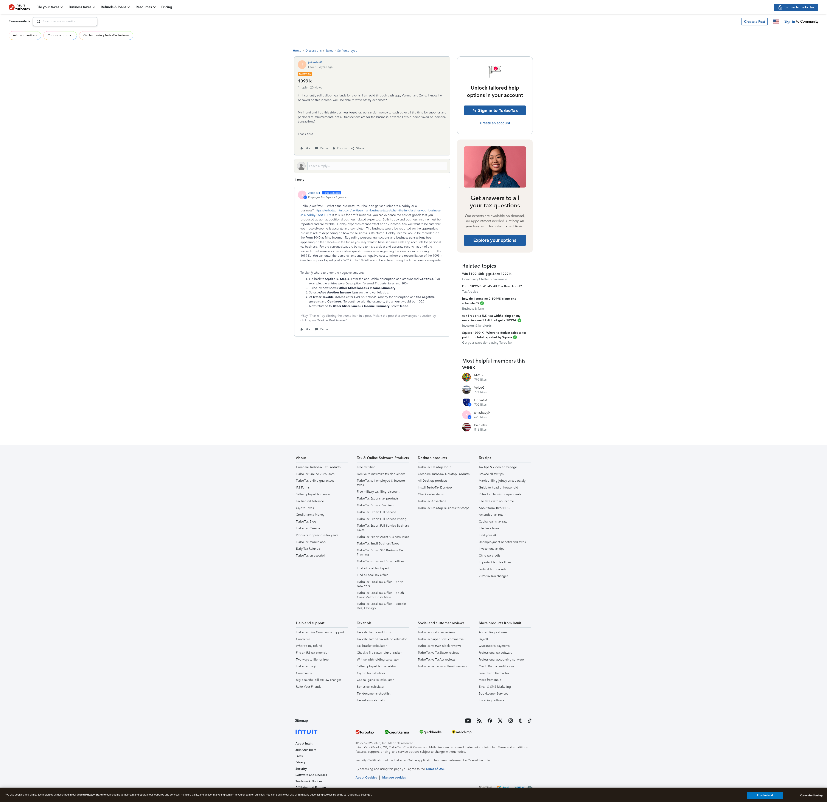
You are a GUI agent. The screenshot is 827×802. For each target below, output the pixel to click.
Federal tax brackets (492, 569)
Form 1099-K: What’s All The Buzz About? (492, 286)
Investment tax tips (491, 549)
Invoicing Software (491, 700)
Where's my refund (309, 646)
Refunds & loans (113, 7)
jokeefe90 (315, 62)
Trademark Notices (308, 781)
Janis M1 (314, 193)
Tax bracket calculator (372, 646)
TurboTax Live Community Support (320, 632)
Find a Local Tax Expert (373, 568)
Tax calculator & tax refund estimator (382, 639)
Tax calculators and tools (374, 632)
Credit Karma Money (310, 515)
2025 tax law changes (493, 576)
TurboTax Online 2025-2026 (315, 474)
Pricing (166, 7)
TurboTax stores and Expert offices (380, 561)
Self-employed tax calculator (376, 666)
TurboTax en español (310, 555)
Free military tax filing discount (378, 491)
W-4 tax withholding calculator (378, 659)
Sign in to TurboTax (498, 110)
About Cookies (366, 777)
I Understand (765, 795)
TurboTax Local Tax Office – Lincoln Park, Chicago (381, 606)
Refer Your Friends (308, 687)
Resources (144, 7)
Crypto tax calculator (371, 673)
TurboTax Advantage (432, 501)
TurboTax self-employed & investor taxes (381, 483)
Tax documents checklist (373, 693)
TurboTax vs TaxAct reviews (436, 659)
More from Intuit (490, 680)
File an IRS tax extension (312, 653)
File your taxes (47, 7)
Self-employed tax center (313, 494)
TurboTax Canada (308, 528)
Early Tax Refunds (308, 549)
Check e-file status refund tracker (379, 653)
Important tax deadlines (495, 562)
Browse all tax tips (491, 474)
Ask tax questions (25, 35)
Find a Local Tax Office (372, 575)
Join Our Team (305, 750)
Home (297, 51)
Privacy (300, 762)
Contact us (303, 639)
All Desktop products (432, 480)
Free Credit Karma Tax (494, 673)
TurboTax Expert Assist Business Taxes (383, 537)
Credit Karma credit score (496, 666)
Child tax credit (489, 555)
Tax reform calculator (371, 700)
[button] (755, 21)
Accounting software (493, 632)
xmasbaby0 (482, 412)
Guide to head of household (498, 487)
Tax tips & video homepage (498, 467)
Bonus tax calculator (370, 687)
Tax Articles (470, 291)
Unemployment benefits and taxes (502, 542)
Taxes (329, 51)
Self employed (347, 51)
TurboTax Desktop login (434, 467)
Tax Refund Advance (310, 501)
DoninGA (480, 400)
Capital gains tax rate (493, 521)
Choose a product (60, 35)
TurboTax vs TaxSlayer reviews (438, 653)
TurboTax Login (306, 666)
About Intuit (303, 743)
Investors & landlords (476, 325)
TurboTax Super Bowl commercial (441, 639)
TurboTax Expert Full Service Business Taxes (383, 528)
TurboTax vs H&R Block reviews (439, 646)
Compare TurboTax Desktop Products (443, 474)
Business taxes (80, 7)
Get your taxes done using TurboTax (487, 342)
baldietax (480, 425)
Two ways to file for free (312, 659)
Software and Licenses (311, 775)
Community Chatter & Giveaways (484, 279)
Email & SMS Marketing (495, 687)
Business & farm (473, 308)
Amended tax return (492, 515)
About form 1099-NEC (494, 508)
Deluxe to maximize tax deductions (381, 474)
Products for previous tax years (317, 535)
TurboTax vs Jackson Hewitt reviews (442, 666)
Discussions (313, 51)
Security (301, 769)
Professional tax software (495, 653)
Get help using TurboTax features (106, 35)
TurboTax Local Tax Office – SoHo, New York (380, 584)
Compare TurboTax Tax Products (318, 467)
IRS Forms (302, 487)
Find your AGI (488, 535)
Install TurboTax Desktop (435, 487)
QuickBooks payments (494, 646)
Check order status (430, 494)
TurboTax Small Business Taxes (378, 543)
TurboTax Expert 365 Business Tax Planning (380, 553)
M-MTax (479, 375)
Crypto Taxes (305, 508)
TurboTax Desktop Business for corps (443, 508)
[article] (372, 262)
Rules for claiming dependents (500, 494)
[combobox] (65, 21)
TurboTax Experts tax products (377, 498)
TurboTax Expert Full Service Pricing (381, 519)
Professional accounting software (501, 659)
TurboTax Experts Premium (375, 505)
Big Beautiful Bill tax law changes (318, 680)
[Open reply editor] (372, 166)
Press (299, 756)
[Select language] (776, 21)
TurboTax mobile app (311, 542)
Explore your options (494, 240)
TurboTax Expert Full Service (376, 512)
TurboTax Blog (306, 521)
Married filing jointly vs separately (502, 480)
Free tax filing (366, 467)
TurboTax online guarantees (315, 480)
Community (18, 21)
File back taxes (489, 528)
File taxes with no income (496, 501)
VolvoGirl (480, 387)
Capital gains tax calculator (375, 680)
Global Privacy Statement (92, 794)
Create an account (495, 123)
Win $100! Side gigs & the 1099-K (486, 274)
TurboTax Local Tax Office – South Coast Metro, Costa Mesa (380, 595)
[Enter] (37, 21)
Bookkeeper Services (493, 693)
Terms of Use (435, 769)
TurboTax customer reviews (436, 632)
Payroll (483, 639)
